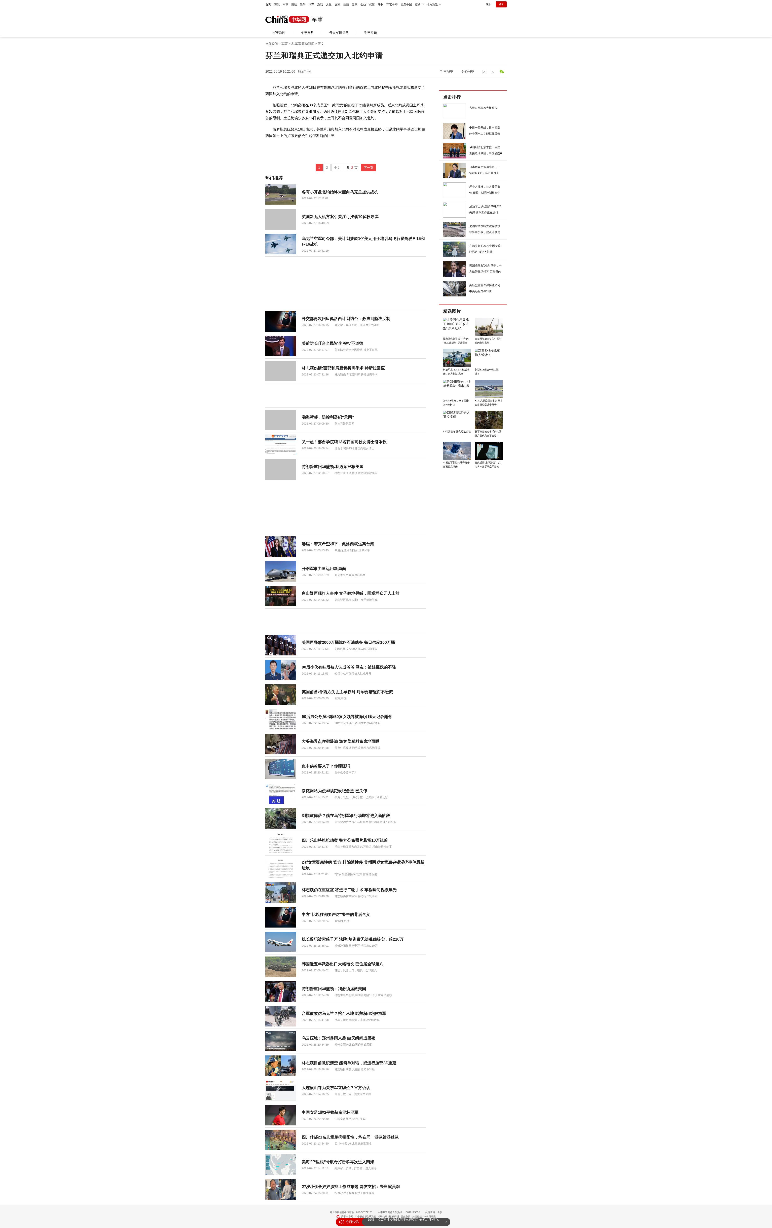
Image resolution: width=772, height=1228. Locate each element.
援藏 (337, 4)
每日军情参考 (339, 32)
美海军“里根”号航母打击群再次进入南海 (338, 1162)
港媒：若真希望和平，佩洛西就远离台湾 (338, 544)
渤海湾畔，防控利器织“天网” (328, 417)
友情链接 (417, 1216)
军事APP (446, 71)
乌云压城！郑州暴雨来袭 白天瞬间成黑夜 (338, 1038)
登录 (501, 4)
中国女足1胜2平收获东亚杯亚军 (330, 1112)
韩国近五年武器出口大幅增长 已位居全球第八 (342, 964)
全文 (337, 167)
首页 (268, 4)
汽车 (311, 4)
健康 (354, 4)
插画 (346, 4)
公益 (363, 4)
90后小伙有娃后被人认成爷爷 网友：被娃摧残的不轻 (349, 667)
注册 (488, 4)
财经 (294, 4)
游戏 (320, 4)
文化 (329, 4)
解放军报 (304, 71)
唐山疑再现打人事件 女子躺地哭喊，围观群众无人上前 (350, 593)
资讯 (277, 4)
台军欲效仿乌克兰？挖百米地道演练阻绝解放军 (344, 1013)
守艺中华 (392, 4)
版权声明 (394, 1216)
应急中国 (406, 4)
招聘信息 (382, 1216)
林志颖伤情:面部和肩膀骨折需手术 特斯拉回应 (343, 368)
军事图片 (307, 32)
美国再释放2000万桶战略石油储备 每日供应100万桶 (348, 642)
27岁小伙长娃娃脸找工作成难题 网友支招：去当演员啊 (351, 1186)
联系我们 (371, 1216)
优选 (372, 4)
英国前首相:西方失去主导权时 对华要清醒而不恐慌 (347, 692)
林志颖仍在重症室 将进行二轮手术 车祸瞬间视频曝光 (349, 890)
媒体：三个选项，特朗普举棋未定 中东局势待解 (402, 1221)
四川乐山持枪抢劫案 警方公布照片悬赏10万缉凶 (345, 840)
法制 (380, 4)
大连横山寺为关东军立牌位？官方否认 (336, 1087)
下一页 (368, 167)
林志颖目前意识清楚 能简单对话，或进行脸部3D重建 (349, 1063)
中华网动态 (430, 1216)
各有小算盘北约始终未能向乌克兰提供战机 (340, 192)
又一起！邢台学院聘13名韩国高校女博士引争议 (344, 442)
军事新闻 (279, 32)
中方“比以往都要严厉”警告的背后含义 (336, 914)
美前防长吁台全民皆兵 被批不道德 (332, 343)
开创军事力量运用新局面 (324, 568)
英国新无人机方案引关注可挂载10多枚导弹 (340, 216)
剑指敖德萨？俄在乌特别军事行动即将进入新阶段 (346, 815)
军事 (285, 4)
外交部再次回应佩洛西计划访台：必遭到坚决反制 (346, 318)
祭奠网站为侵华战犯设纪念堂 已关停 (334, 791)
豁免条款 (405, 1216)
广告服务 (359, 1216)
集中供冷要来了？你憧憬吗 (326, 766)
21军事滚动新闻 (302, 43)
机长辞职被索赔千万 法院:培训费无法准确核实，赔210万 (352, 939)
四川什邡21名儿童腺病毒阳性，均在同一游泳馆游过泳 (350, 1137)
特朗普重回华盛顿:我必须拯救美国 (332, 466)
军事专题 (370, 32)
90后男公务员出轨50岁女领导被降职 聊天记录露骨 (347, 716)
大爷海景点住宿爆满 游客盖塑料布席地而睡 (340, 741)
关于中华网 (347, 1216)
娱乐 (303, 4)
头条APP (467, 71)
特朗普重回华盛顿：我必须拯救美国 (334, 988)
